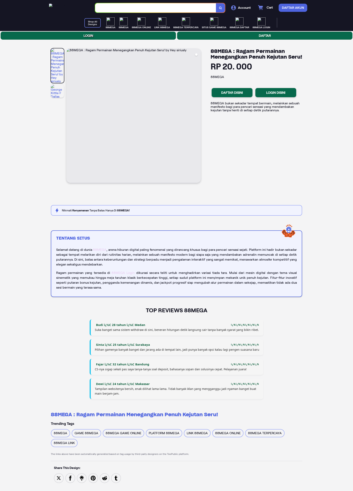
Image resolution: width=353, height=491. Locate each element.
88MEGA (99, 249)
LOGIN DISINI (275, 92)
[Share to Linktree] (82, 478)
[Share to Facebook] (70, 478)
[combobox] (155, 7)
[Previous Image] (69, 116)
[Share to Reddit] (104, 478)
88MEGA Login (123, 273)
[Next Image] (197, 116)
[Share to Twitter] (59, 478)
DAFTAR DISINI (232, 92)
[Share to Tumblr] (116, 478)
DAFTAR (265, 35)
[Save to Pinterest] (93, 478)
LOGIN (88, 35)
